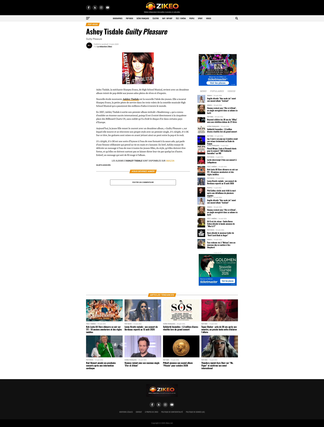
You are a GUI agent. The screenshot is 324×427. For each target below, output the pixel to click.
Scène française (143, 18)
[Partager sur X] (89, 102)
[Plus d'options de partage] (89, 114)
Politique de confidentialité (172, 412)
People (191, 18)
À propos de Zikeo (151, 412)
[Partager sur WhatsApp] (89, 96)
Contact (139, 412)
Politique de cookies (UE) (195, 412)
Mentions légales (126, 412)
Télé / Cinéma (181, 18)
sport (200, 18)
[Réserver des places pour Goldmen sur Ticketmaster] (217, 269)
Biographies (117, 18)
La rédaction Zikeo (104, 47)
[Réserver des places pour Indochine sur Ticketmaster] (217, 69)
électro (156, 18)
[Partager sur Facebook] (89, 90)
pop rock (129, 18)
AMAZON (170, 161)
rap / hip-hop (167, 18)
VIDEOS (208, 18)
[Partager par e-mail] (89, 108)
